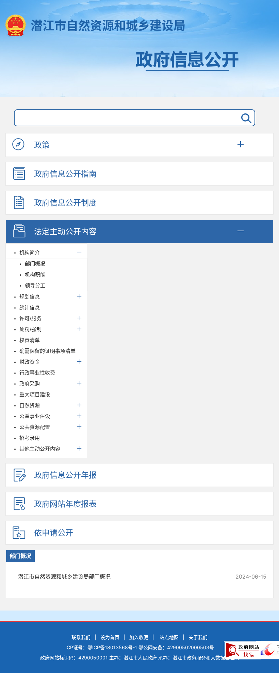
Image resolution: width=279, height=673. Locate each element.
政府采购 (29, 383)
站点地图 (169, 637)
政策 (42, 145)
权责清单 (29, 340)
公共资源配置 (34, 427)
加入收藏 (138, 637)
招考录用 (29, 438)
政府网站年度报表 (65, 504)
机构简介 (29, 252)
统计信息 (29, 307)
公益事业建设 (34, 416)
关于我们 (198, 637)
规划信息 (29, 296)
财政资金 (29, 362)
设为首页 (109, 637)
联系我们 (81, 637)
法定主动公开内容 (65, 231)
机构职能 (35, 274)
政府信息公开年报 (65, 475)
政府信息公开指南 (65, 174)
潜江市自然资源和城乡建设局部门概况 (119, 576)
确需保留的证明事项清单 (47, 351)
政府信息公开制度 (65, 202)
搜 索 (245, 118)
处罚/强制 (30, 329)
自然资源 (29, 405)
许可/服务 (30, 318)
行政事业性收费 (37, 372)
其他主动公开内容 (39, 448)
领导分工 (35, 285)
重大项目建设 (34, 394)
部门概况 (35, 263)
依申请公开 (53, 533)
